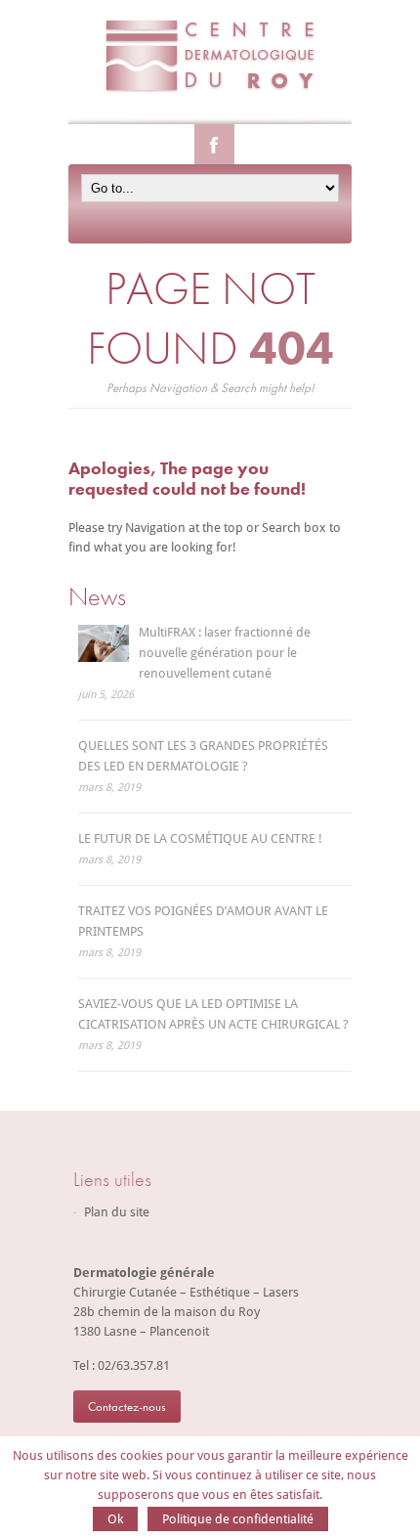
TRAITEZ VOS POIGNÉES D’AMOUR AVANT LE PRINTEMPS (203, 921)
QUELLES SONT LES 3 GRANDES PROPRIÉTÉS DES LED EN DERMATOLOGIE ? (203, 755)
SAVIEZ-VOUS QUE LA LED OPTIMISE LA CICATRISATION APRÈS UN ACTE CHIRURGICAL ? (213, 1014)
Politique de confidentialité (238, 1519)
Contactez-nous (127, 1406)
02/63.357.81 (134, 1365)
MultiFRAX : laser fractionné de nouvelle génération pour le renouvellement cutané (225, 653)
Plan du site (116, 1212)
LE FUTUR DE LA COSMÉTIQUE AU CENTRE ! (200, 838)
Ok (115, 1519)
